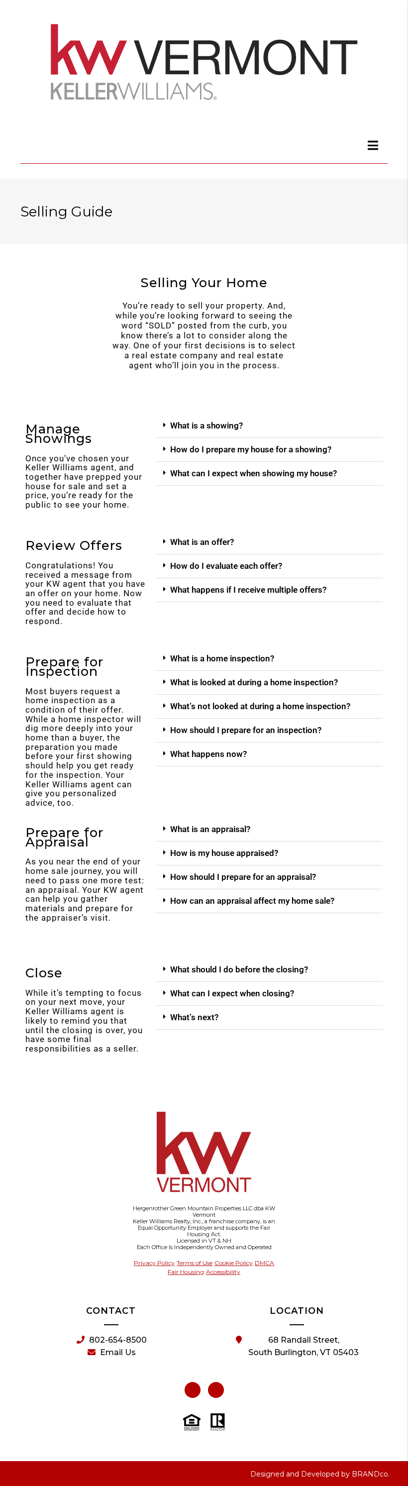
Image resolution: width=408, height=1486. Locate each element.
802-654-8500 (118, 1340)
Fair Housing (186, 1271)
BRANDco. (371, 1474)
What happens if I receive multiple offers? (248, 590)
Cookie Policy (233, 1263)
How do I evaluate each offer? (226, 566)
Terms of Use (194, 1263)
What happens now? (208, 754)
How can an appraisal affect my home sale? (252, 901)
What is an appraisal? (210, 829)
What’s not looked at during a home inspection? (260, 706)
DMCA (264, 1263)
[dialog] (373, 145)
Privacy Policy (154, 1263)
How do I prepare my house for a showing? (250, 449)
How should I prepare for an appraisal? (243, 877)
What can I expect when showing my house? (253, 473)
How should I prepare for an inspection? (245, 730)
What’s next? (194, 1017)
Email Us (118, 1352)
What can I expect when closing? (232, 993)
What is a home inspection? (222, 658)
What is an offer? (202, 542)
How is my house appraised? (224, 853)
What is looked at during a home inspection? (254, 682)
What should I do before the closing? (239, 969)
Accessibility (223, 1271)
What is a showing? (206, 425)
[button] (269, 426)
